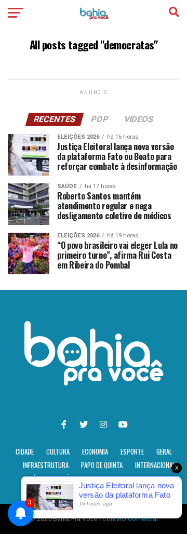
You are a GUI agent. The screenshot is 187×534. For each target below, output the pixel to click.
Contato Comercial (130, 519)
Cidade (25, 452)
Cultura (58, 452)
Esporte (132, 452)
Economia (95, 452)
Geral (164, 452)
